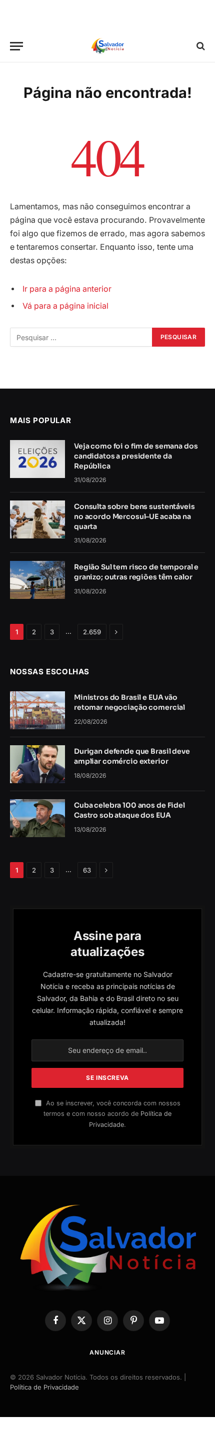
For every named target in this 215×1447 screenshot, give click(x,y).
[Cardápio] (16, 46)
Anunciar (108, 1352)
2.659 (92, 632)
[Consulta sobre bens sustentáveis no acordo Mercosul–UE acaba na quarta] (37, 519)
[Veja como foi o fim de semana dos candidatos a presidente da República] (37, 459)
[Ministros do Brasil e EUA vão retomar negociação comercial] (37, 710)
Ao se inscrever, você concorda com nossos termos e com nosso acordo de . (112, 1113)
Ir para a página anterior (67, 289)
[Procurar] (199, 46)
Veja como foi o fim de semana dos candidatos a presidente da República (136, 456)
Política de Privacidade (44, 1387)
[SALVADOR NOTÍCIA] (108, 46)
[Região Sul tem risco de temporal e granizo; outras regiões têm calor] (37, 580)
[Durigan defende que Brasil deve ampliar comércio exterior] (37, 764)
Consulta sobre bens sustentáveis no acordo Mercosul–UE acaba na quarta (134, 516)
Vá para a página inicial (65, 306)
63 (87, 870)
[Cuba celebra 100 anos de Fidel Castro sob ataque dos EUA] (37, 818)
